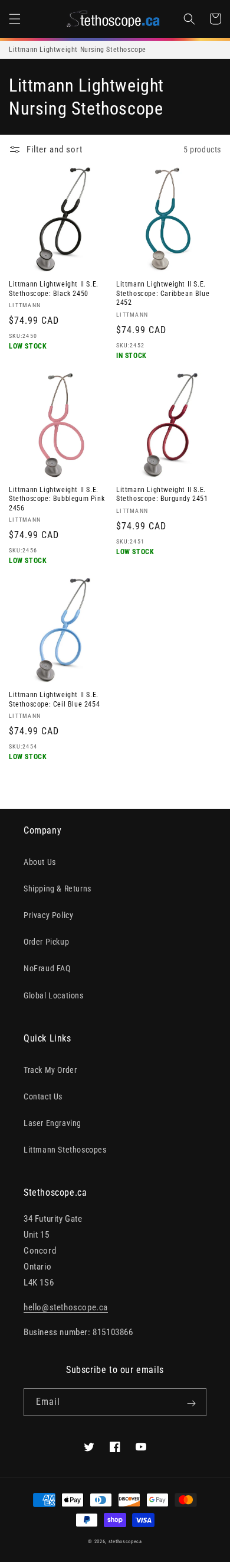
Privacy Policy (48, 915)
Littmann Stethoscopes (65, 1149)
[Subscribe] (191, 1403)
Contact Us (43, 1096)
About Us (40, 862)
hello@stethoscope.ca (66, 1307)
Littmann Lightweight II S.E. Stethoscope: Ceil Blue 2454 (54, 699)
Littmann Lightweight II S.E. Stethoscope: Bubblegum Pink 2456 (56, 499)
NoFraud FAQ (47, 968)
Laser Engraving (52, 1123)
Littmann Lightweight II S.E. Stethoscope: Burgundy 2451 (162, 494)
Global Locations (54, 995)
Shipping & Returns (57, 888)
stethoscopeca (125, 1541)
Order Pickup (46, 941)
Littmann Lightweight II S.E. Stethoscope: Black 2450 (53, 289)
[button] (15, 19)
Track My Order (50, 1070)
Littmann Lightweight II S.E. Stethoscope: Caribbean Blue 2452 (162, 293)
